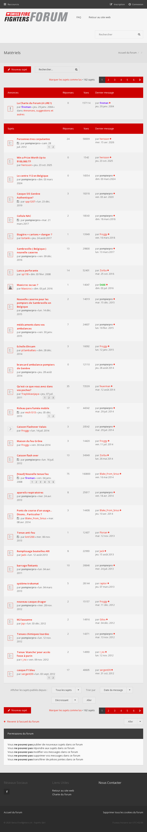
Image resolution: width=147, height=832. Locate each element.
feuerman (105, 386)
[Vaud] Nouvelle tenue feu (33, 474)
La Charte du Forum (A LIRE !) (34, 103)
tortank (25, 238)
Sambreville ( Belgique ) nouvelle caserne (31, 250)
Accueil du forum (13, 812)
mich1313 (30, 412)
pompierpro (32, 143)
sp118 (24, 274)
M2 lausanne (24, 619)
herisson (104, 139)
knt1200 (29, 537)
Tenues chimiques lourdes (33, 634)
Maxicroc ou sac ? (27, 285)
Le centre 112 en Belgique (32, 175)
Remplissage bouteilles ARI (33, 551)
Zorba (103, 270)
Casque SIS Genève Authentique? (28, 195)
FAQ (79, 17)
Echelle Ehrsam (26, 346)
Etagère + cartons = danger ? (34, 234)
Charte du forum (61, 794)
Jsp (23, 623)
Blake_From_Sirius (109, 473)
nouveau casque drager (31, 601)
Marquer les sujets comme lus (65, 79)
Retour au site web (100, 17)
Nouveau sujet (19, 69)
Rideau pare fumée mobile (33, 408)
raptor (103, 583)
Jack (23, 555)
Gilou (102, 619)
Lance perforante (27, 270)
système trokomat (28, 583)
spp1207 (30, 201)
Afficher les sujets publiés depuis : (41, 690)
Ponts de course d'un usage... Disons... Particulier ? (34, 512)
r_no (24, 659)
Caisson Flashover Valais (31, 426)
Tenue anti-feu (26, 532)
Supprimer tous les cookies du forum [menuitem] (123, 812)
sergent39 (27, 674)
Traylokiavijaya (30, 394)
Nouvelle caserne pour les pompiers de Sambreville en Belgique (34, 302)
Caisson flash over (27, 455)
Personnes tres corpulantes (33, 139)
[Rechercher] (139, 34)
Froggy (103, 234)
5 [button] (127, 79)
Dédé (102, 284)
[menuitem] (136, 4)
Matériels (12, 52)
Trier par (104, 690)
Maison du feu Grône (29, 441)
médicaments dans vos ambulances (31, 326)
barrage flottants (27, 565)
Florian (103, 532)
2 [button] (108, 79)
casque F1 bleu (26, 670)
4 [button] (121, 79)
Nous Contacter (110, 783)
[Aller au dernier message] (110, 103)
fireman (26, 107)
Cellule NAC (24, 216)
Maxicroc (26, 288)
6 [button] (133, 79)
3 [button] (114, 79)
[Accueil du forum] (36, 17)
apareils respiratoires (30, 492)
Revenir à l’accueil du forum (23, 721)
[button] (140, 80)
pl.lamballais (28, 350)
